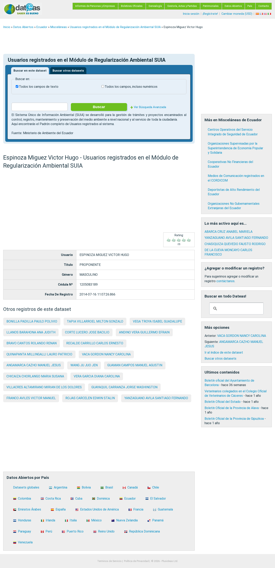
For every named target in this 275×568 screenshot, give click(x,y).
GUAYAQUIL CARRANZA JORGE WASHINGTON (124, 387)
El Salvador (158, 498)
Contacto (263, 5)
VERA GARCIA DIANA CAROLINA (97, 376)
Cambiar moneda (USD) (236, 14)
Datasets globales (26, 487)
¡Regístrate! (210, 14)
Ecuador (41, 27)
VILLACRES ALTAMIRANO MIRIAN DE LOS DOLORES (44, 387)
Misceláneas (58, 27)
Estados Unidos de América (99, 509)
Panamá (157, 520)
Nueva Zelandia (127, 520)
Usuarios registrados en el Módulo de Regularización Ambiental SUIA (115, 27)
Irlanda (50, 520)
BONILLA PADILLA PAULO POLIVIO (31, 321)
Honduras (24, 520)
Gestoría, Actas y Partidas (182, 5)
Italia (73, 520)
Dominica (103, 498)
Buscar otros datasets (68, 70)
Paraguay (24, 531)
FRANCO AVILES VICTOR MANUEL (31, 398)
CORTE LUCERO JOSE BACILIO (87, 332)
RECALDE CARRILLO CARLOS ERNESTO (94, 343)
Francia (138, 509)
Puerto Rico (75, 531)
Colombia (24, 498)
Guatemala (165, 509)
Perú (48, 531)
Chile (155, 487)
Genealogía (155, 5)
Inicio (6, 27)
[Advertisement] (124, 41)
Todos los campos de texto (38, 87)
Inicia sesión (191, 14)
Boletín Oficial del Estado (223, 402)
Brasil (109, 487)
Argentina (60, 487)
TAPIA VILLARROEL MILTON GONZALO (95, 321)
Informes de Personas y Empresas (95, 5)
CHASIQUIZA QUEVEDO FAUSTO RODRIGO (235, 244)
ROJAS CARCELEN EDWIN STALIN (90, 398)
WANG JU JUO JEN (84, 365)
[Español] (258, 14)
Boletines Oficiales (132, 5)
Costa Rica (53, 498)
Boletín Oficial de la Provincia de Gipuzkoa (234, 419)
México (96, 520)
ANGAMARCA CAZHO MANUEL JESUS (33, 365)
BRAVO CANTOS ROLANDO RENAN (31, 343)
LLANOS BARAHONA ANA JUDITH (30, 332)
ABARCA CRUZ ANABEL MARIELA (228, 232)
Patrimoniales (211, 5)
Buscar (99, 107)
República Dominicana (144, 531)
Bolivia (86, 487)
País (249, 5)
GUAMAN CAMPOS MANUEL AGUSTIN (134, 365)
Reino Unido (106, 531)
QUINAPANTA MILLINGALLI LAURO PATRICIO (39, 354)
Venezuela (25, 542)
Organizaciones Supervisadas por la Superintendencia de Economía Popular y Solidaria (235, 148)
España (61, 509)
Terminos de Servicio (109, 561)
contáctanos (225, 281)
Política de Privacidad (136, 561)
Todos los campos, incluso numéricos (131, 87)
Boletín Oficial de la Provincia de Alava (232, 408)
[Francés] (262, 14)
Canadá (132, 487)
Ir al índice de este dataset (224, 352)
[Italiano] (270, 14)
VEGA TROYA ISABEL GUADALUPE (157, 321)
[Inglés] (266, 14)
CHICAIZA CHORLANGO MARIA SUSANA (35, 376)
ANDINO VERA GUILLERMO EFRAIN (144, 332)
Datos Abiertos (233, 5)
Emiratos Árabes (29, 509)
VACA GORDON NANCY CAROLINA (106, 354)
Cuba (78, 498)
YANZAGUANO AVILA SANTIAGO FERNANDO (156, 398)
